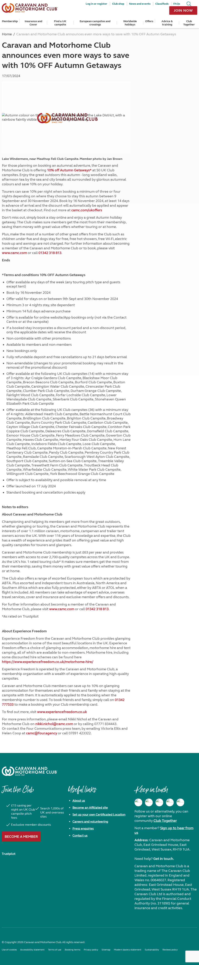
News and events (139, 3)
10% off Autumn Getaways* (69, 170)
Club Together (189, 23)
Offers (149, 21)
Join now (183, 10)
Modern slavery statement (127, 949)
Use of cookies (9, 949)
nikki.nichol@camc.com (54, 724)
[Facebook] (138, 802)
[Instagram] (149, 802)
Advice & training (167, 23)
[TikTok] (180, 802)
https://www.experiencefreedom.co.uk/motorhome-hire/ (47, 662)
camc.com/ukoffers (86, 210)
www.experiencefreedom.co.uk (62, 712)
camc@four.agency (41, 733)
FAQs (176, 3)
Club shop (118, 3)
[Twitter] (159, 802)
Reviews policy (170, 949)
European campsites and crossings (95, 23)
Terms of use (54, 949)
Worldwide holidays (130, 23)
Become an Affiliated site (90, 807)
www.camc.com (14, 253)
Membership (10, 21)
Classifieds (161, 3)
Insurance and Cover (33, 23)
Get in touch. (163, 859)
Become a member (21, 836)
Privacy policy (91, 949)
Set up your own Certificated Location (98, 814)
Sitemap (106, 949)
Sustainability (152, 949)
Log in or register (96, 3)
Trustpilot (8, 854)
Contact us (79, 835)
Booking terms (72, 949)
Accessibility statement (32, 949)
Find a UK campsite (60, 23)
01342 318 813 (49, 253)
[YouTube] (170, 802)
